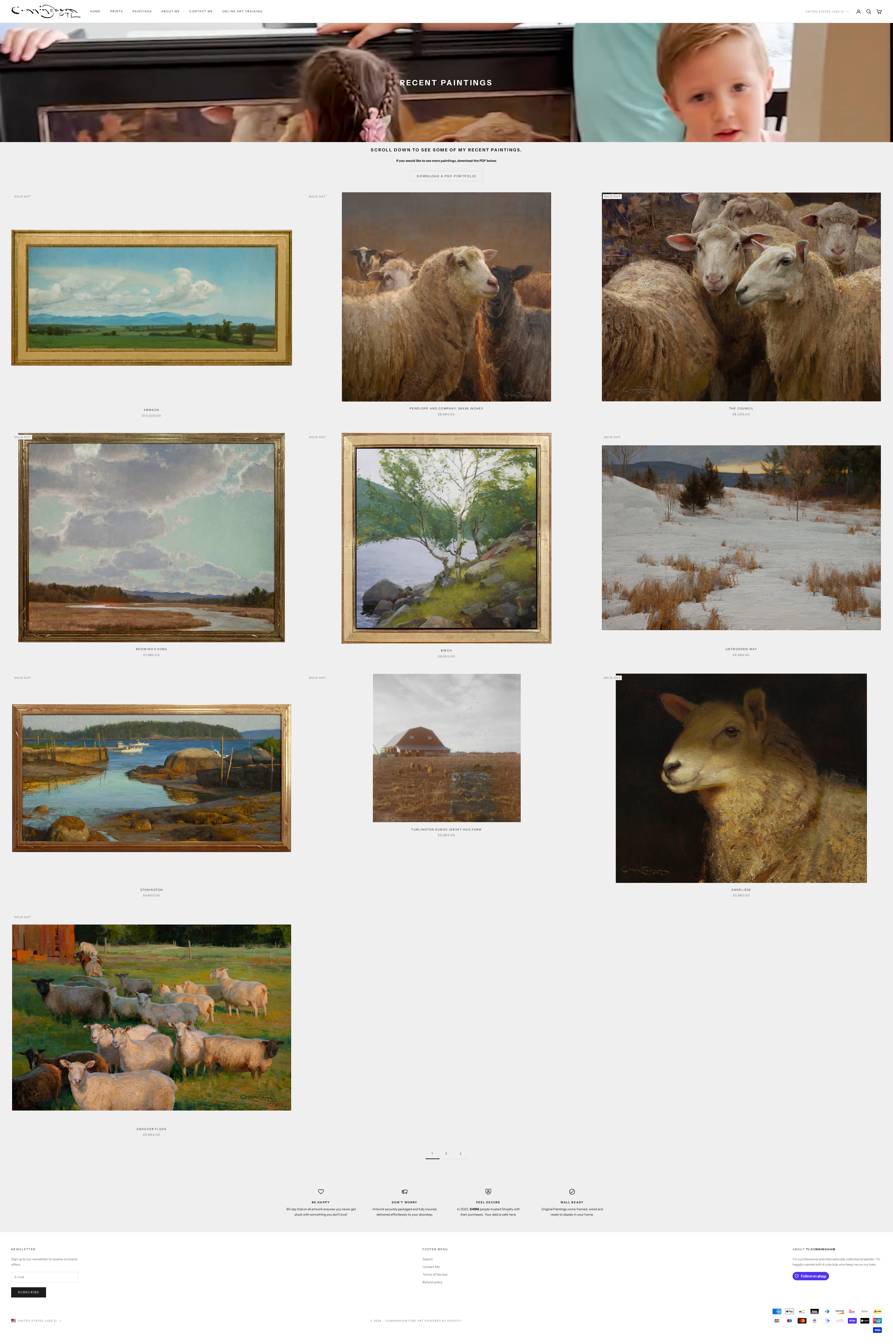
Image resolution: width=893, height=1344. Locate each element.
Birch (446, 650)
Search (428, 1259)
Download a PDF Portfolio (446, 176)
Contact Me (201, 11)
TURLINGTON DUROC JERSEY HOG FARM (446, 829)
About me (170, 11)
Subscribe (28, 1292)
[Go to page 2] (460, 1153)
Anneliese (741, 890)
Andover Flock (152, 1129)
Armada (152, 410)
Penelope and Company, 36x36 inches (446, 408)
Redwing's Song (151, 649)
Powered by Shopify (443, 1320)
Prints (116, 11)
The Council (741, 408)
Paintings (142, 11)
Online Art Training (242, 11)
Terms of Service (435, 1274)
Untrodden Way (741, 649)
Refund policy (432, 1282)
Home (95, 11)
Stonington (151, 890)
